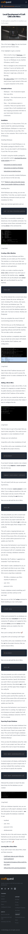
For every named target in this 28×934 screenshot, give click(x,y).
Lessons (3, 898)
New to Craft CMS (5, 914)
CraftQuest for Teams (6, 907)
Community (17, 913)
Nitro (13, 44)
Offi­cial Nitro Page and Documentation (15, 868)
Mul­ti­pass (19, 55)
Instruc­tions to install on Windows (13, 168)
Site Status (17, 910)
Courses (3, 896)
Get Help (17, 899)
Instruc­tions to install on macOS (13, 164)
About (16, 920)
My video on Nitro (9, 79)
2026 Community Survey (9, 6)
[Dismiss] (26, 6)
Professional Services (20, 917)
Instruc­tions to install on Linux (12, 171)
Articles (17, 904)
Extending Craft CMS (6, 921)
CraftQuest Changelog (20, 907)
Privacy (16, 922)
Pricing (16, 902)
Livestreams (4, 901)
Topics (2, 904)
